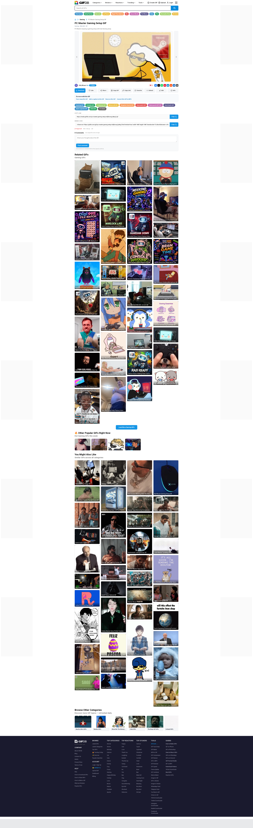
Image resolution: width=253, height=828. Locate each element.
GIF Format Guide (171, 761)
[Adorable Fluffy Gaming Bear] (116, 444)
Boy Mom (139, 786)
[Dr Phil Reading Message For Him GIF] (165, 638)
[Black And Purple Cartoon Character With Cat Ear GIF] (87, 275)
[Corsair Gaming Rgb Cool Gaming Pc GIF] (113, 498)
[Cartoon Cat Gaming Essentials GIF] (165, 313)
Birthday (109, 749)
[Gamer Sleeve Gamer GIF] (133, 444)
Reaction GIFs (170, 775)
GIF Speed (154, 766)
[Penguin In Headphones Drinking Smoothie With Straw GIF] (113, 314)
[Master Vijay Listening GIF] (139, 611)
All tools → (154, 744)
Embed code (79, 121)
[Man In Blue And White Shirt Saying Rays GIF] (87, 334)
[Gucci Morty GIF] (134, 14)
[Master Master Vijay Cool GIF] (139, 562)
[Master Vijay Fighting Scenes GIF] (113, 551)
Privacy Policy (78, 762)
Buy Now (138, 789)
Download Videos (171, 766)
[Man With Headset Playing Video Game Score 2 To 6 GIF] (139, 341)
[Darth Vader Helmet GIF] (113, 588)
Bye (123, 775)
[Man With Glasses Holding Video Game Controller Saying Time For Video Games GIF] (87, 362)
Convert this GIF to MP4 (124, 99)
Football (138, 755)
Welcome (124, 792)
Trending (130, 3)
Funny (108, 769)
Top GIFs (94, 749)
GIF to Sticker (155, 781)
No (122, 769)
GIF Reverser (154, 763)
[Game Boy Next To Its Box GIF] (87, 252)
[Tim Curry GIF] (79, 14)
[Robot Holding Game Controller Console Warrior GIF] (113, 246)
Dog (108, 766)
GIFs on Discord (170, 758)
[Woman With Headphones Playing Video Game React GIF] (113, 288)
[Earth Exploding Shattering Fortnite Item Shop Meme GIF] (165, 616)
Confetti (138, 758)
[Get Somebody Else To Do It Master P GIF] (113, 525)
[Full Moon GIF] (144, 14)
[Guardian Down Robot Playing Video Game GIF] (139, 225)
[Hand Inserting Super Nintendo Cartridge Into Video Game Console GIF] (165, 292)
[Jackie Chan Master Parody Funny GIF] (87, 493)
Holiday (109, 778)
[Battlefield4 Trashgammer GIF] (139, 541)
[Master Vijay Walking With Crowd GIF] (87, 515)
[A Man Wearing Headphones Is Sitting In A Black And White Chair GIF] (139, 172)
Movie (108, 783)
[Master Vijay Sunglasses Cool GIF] (165, 525)
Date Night (139, 781)
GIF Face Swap (155, 746)
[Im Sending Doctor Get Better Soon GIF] (165, 569)
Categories (96, 3)
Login (171, 3)
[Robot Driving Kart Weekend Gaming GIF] (139, 199)
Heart (137, 761)
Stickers (108, 3)
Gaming (82, 19)
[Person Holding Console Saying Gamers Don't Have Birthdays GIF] (113, 272)
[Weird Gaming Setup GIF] (87, 472)
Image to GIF (154, 778)
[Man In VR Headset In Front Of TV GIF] (165, 204)
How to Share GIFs (80, 777)
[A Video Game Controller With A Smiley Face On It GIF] (113, 194)
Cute (108, 758)
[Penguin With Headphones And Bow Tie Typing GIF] (139, 388)
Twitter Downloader (156, 800)
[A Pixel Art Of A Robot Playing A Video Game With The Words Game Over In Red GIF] (113, 172)
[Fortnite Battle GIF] (113, 665)
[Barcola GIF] (97, 14)
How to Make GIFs (171, 744)
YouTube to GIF (155, 792)
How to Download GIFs (81, 774)
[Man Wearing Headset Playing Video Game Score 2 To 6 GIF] (113, 345)
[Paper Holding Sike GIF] (165, 593)
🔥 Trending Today (97, 752)
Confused (124, 766)
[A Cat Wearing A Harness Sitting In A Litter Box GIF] (87, 177)
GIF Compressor (155, 755)
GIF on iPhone (170, 746)
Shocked (124, 789)
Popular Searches (97, 758)
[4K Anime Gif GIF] (177, 14)
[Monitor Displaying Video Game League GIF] (139, 272)
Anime (109, 746)
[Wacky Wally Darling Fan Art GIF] (139, 669)
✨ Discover (95, 755)
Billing (94, 776)
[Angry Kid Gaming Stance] (82, 444)
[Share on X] (158, 85)
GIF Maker (154, 749)
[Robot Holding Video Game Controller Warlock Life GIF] (113, 215)
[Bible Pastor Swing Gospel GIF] (113, 572)
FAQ (76, 772)
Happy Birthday (111, 775)
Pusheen (109, 789)
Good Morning (126, 783)
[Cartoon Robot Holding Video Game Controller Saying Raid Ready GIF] (139, 362)
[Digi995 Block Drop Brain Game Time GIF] (165, 251)
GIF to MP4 (154, 761)
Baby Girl (138, 775)
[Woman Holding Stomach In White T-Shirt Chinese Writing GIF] (165, 356)
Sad (123, 746)
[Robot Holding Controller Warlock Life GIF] (87, 226)
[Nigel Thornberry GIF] (117, 14)
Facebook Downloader (154, 812)
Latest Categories (97, 746)
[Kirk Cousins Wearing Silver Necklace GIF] (139, 477)
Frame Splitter (155, 769)
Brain (137, 769)
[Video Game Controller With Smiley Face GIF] (165, 334)
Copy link (78, 113)
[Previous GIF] (77, 57)
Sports (109, 792)
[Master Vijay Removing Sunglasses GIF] (139, 503)
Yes (123, 772)
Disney (109, 763)
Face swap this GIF (82, 99)
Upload (163, 3)
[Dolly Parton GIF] (89, 14)
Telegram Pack (155, 789)
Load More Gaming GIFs (127, 427)
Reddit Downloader (156, 808)
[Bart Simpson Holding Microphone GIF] (165, 274)
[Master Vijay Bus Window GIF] (165, 503)
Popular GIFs (78, 786)
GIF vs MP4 (169, 763)
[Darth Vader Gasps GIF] (87, 536)
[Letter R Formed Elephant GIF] (87, 598)
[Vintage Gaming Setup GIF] (113, 472)
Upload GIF (95, 770)
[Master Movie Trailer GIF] (139, 595)
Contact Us (78, 756)
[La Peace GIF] (106, 14)
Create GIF (153, 3)
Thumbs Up (125, 761)
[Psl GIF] (157, 14)
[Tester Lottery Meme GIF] (87, 625)
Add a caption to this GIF (96, 99)
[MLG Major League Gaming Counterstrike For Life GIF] (87, 581)
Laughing (124, 755)
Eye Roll (124, 786)
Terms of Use (78, 765)
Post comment (82, 145)
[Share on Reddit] (171, 85)
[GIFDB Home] (75, 19)
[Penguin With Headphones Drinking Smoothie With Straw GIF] (139, 320)
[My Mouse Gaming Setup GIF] (165, 477)
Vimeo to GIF (154, 795)
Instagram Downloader (154, 804)
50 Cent (138, 792)
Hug (123, 778)
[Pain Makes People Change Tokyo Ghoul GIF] (139, 638)
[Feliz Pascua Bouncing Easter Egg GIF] (113, 645)
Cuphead (139, 749)
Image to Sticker (155, 783)
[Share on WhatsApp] (161, 85)
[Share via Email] (177, 85)
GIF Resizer (154, 758)
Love (108, 781)
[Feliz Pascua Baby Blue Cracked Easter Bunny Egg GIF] (165, 663)
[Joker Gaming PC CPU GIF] (87, 659)
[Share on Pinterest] (165, 85)
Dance (109, 761)
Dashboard (95, 773)
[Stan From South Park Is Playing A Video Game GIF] (165, 172)
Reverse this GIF (110, 99)
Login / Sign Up (96, 765)
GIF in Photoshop (171, 749)
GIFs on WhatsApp (171, 755)
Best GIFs (169, 772)
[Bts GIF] (127, 14)
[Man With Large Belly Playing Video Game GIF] (113, 394)
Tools (140, 3)
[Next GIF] (176, 57)
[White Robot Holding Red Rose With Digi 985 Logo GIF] (87, 302)
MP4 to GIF (154, 752)
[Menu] (176, 3)
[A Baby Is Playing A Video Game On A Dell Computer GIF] (87, 202)
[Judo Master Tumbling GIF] (165, 546)
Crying (123, 763)
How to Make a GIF (80, 780)
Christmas (139, 752)
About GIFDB (78, 751)
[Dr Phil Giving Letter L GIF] (87, 558)
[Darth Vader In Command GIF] (113, 681)
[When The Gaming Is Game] (99, 444)
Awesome (139, 766)
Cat (108, 755)
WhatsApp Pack (155, 786)
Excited (124, 758)
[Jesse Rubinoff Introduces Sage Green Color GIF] (87, 682)
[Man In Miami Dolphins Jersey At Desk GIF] (87, 406)
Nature (109, 786)
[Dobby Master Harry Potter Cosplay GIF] (113, 615)
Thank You (125, 752)
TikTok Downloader (156, 798)
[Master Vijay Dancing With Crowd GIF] (139, 578)
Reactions (119, 3)
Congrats (124, 781)
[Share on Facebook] (155, 85)
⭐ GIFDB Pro (96, 767)
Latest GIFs (95, 744)
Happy (123, 744)
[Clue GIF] (151, 14)
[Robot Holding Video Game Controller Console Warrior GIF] (139, 251)
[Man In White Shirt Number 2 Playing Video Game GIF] (165, 230)
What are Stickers (80, 783)
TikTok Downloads (171, 769)
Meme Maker (155, 775)
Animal (109, 744)
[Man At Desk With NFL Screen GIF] (139, 293)
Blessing (138, 783)
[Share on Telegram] (168, 85)
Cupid (138, 746)
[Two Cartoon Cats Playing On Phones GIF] (165, 377)
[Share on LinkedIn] (174, 85)
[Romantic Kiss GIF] (165, 14)
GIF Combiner (155, 772)
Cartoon (109, 752)
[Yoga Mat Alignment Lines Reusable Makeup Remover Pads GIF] (165, 694)
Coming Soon (140, 778)
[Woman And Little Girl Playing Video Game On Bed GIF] (87, 380)
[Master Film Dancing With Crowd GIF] (139, 520)
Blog (76, 753)
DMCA (76, 759)
